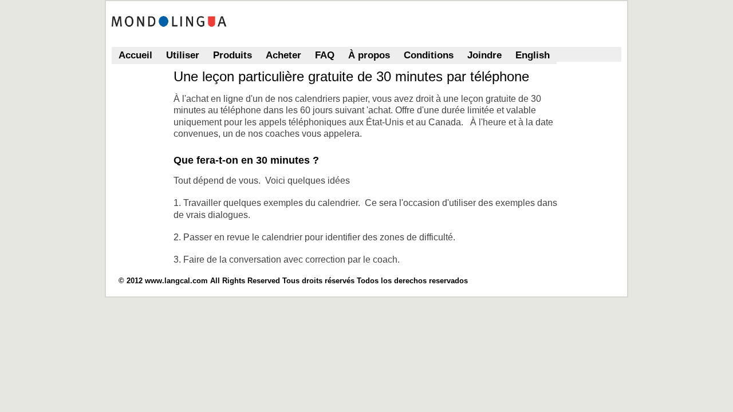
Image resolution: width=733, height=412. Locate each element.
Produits (232, 55)
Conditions (429, 55)
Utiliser (182, 55)
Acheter (283, 55)
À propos (369, 55)
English (532, 55)
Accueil (135, 55)
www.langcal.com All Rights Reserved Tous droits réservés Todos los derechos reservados (306, 280)
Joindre (484, 55)
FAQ (324, 55)
